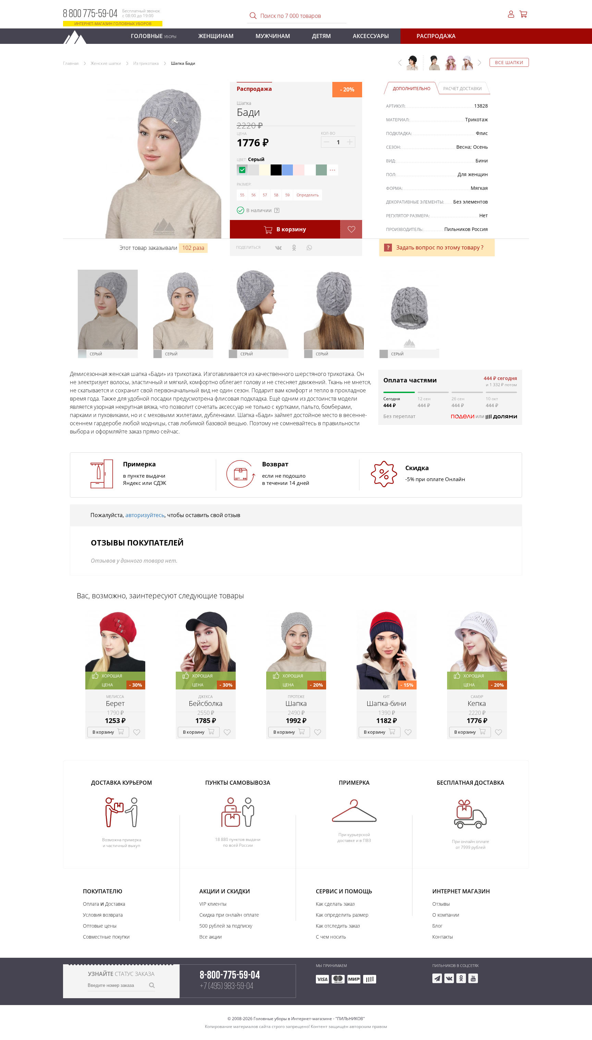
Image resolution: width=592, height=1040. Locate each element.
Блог (437, 925)
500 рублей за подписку (225, 925)
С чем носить (331, 936)
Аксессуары (371, 36)
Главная (70, 63)
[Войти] (511, 14)
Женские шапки (106, 63)
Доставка (115, 904)
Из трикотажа (146, 63)
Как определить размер (342, 914)
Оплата (91, 904)
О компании (445, 914)
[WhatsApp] (309, 247)
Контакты (442, 936)
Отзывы (441, 904)
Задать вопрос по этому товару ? (439, 247)
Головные (153, 36)
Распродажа (436, 36)
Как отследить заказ (338, 925)
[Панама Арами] (448, 66)
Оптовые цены (99, 925)
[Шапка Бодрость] (431, 66)
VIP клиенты (212, 904)
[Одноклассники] (294, 247)
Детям (321, 36)
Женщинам (216, 36)
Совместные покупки (106, 936)
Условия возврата (103, 914)
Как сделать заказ (335, 904)
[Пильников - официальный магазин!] (77, 35)
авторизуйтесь (144, 515)
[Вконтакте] (278, 247)
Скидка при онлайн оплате (229, 914)
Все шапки (509, 62)
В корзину (290, 229)
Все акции (210, 936)
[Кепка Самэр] (464, 66)
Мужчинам (273, 36)
